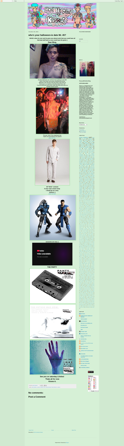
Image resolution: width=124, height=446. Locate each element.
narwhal (84, 170)
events (80, 153)
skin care (89, 290)
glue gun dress (85, 244)
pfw (86, 279)
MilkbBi (93, 164)
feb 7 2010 (87, 181)
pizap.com (86, 280)
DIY (83, 160)
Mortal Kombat (48, 387)
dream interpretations (82, 235)
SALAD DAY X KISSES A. (84, 147)
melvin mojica (87, 267)
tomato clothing (81, 297)
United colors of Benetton (84, 211)
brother (80, 222)
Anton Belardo (81, 129)
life (84, 261)
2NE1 (92, 198)
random (80, 140)
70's (91, 199)
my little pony (90, 187)
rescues (80, 194)
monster (86, 270)
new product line (88, 273)
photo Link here (52, 193)
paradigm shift (90, 188)
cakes (89, 222)
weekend (89, 304)
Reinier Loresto (85, 210)
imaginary (80, 255)
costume (38, 387)
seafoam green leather (86, 287)
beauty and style (82, 218)
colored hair (90, 152)
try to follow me (89, 298)
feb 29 (92, 238)
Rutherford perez (84, 165)
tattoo (89, 171)
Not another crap (84, 348)
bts (83, 222)
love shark (88, 261)
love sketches (84, 161)
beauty (92, 177)
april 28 (92, 215)
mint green (89, 268)
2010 (91, 142)
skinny (83, 291)
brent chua (92, 166)
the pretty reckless (89, 296)
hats (87, 183)
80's (93, 199)
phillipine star (91, 279)
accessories (86, 176)
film (89, 239)
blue (92, 147)
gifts (88, 182)
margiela (80, 159)
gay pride (91, 240)
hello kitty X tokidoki (89, 247)
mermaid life (91, 186)
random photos (82, 193)
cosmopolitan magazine (83, 229)
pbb (93, 278)
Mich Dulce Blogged (85, 361)
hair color (81, 143)
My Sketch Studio (84, 327)
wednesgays (81, 304)
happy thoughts (83, 246)
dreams (82, 181)
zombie (93, 307)
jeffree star (88, 256)
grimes (91, 182)
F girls (89, 204)
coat (89, 226)
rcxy (80, 171)
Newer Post (31, 430)
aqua (80, 216)
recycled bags (88, 284)
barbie (88, 217)
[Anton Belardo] (82, 131)
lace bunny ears (90, 258)
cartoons (89, 223)
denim (88, 233)
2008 (80, 198)
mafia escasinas (84, 186)
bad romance (83, 177)
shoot (80, 160)
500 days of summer (82, 199)
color (92, 226)
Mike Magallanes (87, 164)
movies (80, 170)
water (88, 303)
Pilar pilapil (92, 209)
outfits (82, 152)
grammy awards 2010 (87, 245)
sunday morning (90, 293)
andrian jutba (92, 176)
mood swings (90, 161)
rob (85, 285)
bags (88, 177)
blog (85, 152)
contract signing (90, 227)
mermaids (81, 187)
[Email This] (40, 385)
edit (92, 235)
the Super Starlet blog (85, 363)
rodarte (88, 286)
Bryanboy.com (84, 325)
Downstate (85, 204)
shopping (84, 171)
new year (83, 274)
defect (84, 233)
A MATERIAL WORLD (85, 367)
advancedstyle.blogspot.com (88, 212)
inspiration (87, 143)
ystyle (86, 307)
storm (81, 292)
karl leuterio (91, 257)
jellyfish (92, 143)
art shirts (91, 216)
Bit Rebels (83, 313)
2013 (89, 198)
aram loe (83, 216)
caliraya (93, 222)
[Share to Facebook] (44, 385)
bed (87, 218)
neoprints (80, 188)
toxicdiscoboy (83, 339)
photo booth (81, 280)
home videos (83, 252)
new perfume (81, 273)
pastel (91, 278)
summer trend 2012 (82, 293)
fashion (90, 138)
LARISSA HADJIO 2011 (90, 206)
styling (86, 140)
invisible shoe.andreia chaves (89, 255)
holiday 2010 (81, 251)
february (91, 181)
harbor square (89, 246)
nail (93, 270)
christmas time (82, 149)
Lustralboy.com (87, 175)
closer (86, 226)
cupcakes (83, 158)
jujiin (82, 329)
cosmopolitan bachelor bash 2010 (86, 228)
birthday (85, 142)
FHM (92, 204)
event (87, 158)
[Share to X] (43, 385)
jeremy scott (85, 169)
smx (86, 291)
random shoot (90, 193)
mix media (86, 159)
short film (86, 195)
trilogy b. (83, 298)
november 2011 (83, 275)
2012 (82, 146)
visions (81, 302)
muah (91, 270)
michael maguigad (88, 148)
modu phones (86, 269)
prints (86, 192)
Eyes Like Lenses (84, 346)
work (86, 172)
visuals (85, 302)
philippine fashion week (83, 163)
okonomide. (83, 353)
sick (81, 290)
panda (84, 278)
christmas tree (87, 180)
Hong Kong (83, 157)
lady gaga (91, 158)
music (85, 187)
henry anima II (82, 249)
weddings (91, 303)
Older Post (74, 430)
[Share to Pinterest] (46, 385)
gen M (87, 160)
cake (86, 222)
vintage (93, 301)
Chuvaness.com (84, 333)
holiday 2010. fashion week (89, 251)
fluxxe (80, 182)
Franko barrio (81, 205)
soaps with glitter (91, 291)
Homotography (84, 321)
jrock (87, 257)
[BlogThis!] (42, 385)
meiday (82, 267)
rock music (88, 285)
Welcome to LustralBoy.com (86, 323)
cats (80, 148)
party (88, 155)
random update (82, 141)
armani (88, 216)
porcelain (82, 281)
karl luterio (91, 169)
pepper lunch (82, 279)
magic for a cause (87, 262)
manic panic (87, 264)
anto (88, 215)
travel (87, 297)
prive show (91, 192)
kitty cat (85, 258)
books (85, 221)
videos (93, 144)
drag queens (90, 234)
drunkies (89, 235)
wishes (82, 172)
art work (84, 138)
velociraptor (84, 301)
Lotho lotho (89, 157)
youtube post (81, 307)
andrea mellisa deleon (83, 215)
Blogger (67, 442)
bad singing (81, 217)
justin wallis (91, 183)
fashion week (87, 238)
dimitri (92, 233)
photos (90, 163)
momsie (91, 269)
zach (89, 307)
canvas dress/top (84, 223)
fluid (92, 239)
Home (52, 430)
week (86, 304)
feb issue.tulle (81, 239)
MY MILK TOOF (84, 331)
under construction (86, 299)
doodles (93, 180)
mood (88, 144)
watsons (92, 171)
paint (85, 188)
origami (80, 278)
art (84, 166)
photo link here (52, 138)
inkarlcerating (83, 365)
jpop (84, 257)
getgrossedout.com (88, 241)
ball (85, 217)
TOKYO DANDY (84, 319)
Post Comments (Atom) (38, 432)
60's (88, 199)
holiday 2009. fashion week (88, 250)
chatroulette (81, 226)
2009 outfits (84, 198)
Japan (84, 206)
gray (93, 245)
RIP (81, 210)
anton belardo (34, 387)
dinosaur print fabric (82, 234)
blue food (80, 178)
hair (90, 160)
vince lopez (89, 301)
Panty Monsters (54, 387)
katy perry (81, 258)
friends (84, 182)
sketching (85, 290)
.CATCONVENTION (84, 359)
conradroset (83, 341)
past (87, 278)
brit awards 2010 (90, 221)
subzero (58, 387)
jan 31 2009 (83, 256)
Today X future (91, 210)
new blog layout (90, 170)
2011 (91, 140)
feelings (86, 239)
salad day (91, 159)
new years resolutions (90, 274)
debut (89, 232)
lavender (80, 261)
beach (92, 217)
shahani (82, 195)
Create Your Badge (82, 132)
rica (82, 285)
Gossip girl (87, 205)
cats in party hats (87, 178)
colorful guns (81, 227)
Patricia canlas (87, 209)
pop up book (92, 280)
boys (88, 166)
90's (81, 200)
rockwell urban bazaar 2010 (89, 194)
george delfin (81, 241)
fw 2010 (86, 240)
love (93, 137)
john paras (83, 144)
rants (83, 284)
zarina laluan (90, 172)
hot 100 (88, 252)
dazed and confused (83, 232)
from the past (81, 240)
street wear (86, 292)
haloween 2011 (42, 387)
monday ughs (81, 270)
